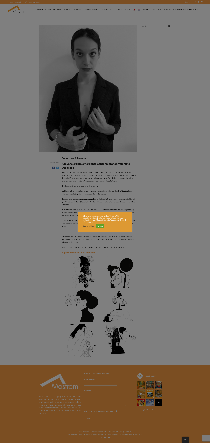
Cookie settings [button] (88, 226)
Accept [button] (100, 226)
